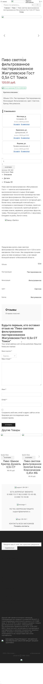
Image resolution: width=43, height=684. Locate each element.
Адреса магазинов (30, 1)
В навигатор (25, 124)
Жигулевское (36, 297)
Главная (7, 8)
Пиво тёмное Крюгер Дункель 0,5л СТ (11, 464)
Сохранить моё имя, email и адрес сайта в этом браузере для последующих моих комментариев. (21, 415)
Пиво (14, 8)
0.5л (39, 264)
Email (4, 400)
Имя (4, 389)
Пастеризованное (34, 272)
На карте (17, 124)
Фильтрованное (35, 280)
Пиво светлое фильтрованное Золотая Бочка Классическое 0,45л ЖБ (32, 467)
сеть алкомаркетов (23, 653)
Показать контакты (21, 526)
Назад (21, 12)
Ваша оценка (7, 351)
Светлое (38, 289)
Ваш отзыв (6, 359)
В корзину (8, 167)
